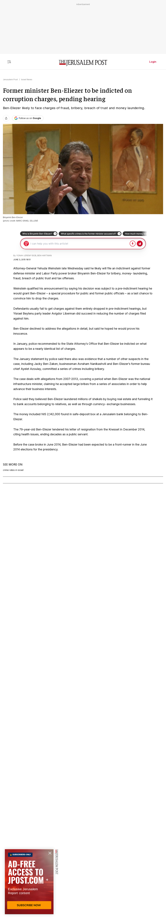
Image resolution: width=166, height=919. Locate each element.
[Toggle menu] (9, 62)
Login (152, 61)
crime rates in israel (13, 470)
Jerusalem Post (10, 79)
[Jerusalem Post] (83, 63)
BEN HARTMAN (44, 255)
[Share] (6, 118)
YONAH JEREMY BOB (26, 255)
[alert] (29, 881)
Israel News (26, 79)
